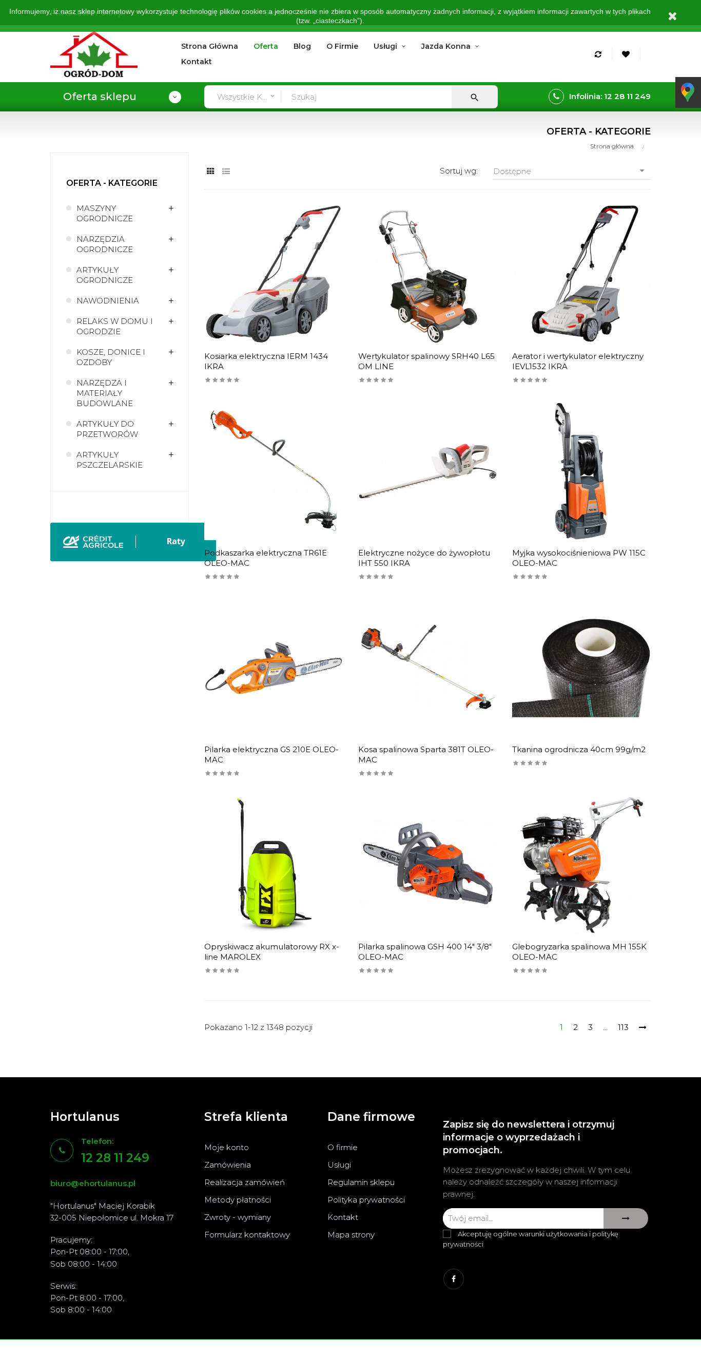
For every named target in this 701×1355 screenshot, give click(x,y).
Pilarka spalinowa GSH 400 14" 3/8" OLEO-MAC (425, 952)
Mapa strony (351, 1234)
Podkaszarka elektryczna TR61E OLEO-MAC (265, 558)
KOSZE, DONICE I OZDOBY (110, 357)
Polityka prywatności (366, 1200)
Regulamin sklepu (361, 1182)
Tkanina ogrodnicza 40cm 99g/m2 (579, 749)
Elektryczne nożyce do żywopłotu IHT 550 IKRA (424, 558)
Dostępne (570, 170)
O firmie (342, 1147)
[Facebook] (453, 1279)
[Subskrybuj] (625, 1218)
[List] (226, 171)
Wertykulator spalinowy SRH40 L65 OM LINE (426, 361)
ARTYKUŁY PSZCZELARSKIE (109, 460)
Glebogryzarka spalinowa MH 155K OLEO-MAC (579, 952)
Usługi (339, 1165)
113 (623, 1027)
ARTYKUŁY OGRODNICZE (104, 275)
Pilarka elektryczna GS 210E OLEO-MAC (271, 755)
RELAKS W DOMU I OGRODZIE (114, 326)
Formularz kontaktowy (247, 1234)
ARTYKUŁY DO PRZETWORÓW (107, 429)
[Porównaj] (599, 54)
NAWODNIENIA (107, 301)
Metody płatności (237, 1200)
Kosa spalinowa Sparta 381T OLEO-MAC (426, 755)
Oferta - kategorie (112, 183)
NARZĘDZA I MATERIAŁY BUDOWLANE (104, 393)
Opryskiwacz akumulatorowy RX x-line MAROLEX (271, 952)
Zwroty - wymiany (237, 1217)
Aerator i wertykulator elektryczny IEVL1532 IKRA (578, 361)
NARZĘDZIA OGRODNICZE (104, 244)
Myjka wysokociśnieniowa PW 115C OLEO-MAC (579, 558)
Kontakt (342, 1217)
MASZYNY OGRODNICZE (104, 213)
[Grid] (210, 171)
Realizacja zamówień (244, 1182)
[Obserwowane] (627, 54)
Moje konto (226, 1147)
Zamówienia (227, 1165)
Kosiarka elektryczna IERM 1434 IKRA (266, 361)
